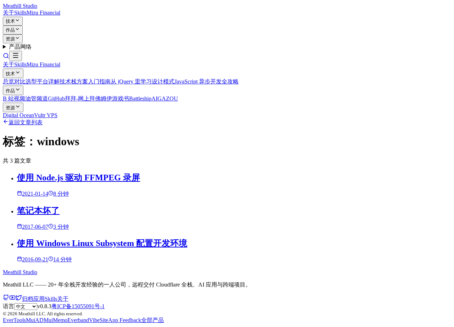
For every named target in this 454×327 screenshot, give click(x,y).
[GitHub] (6, 299)
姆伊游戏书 (115, 99)
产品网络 (20, 47)
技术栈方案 (74, 81)
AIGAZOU (164, 99)
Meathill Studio (20, 6)
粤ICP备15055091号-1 (78, 306)
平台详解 (48, 81)
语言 (8, 306)
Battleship (140, 99)
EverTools (14, 320)
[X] (19, 299)
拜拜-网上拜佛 (83, 99)
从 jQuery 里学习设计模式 (143, 81)
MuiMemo (55, 320)
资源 (10, 39)
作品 (10, 30)
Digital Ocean (18, 115)
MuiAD (35, 320)
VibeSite (98, 320)
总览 (8, 81)
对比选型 (25, 81)
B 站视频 (14, 99)
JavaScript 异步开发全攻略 (207, 81)
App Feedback (124, 320)
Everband (78, 320)
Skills (20, 13)
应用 (39, 299)
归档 (27, 299)
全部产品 (152, 320)
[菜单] (15, 56)
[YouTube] (12, 299)
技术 (10, 21)
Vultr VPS (45, 115)
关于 (8, 13)
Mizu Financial (43, 13)
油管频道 (36, 99)
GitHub (56, 99)
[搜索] (6, 57)
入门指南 (99, 81)
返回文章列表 (26, 122)
